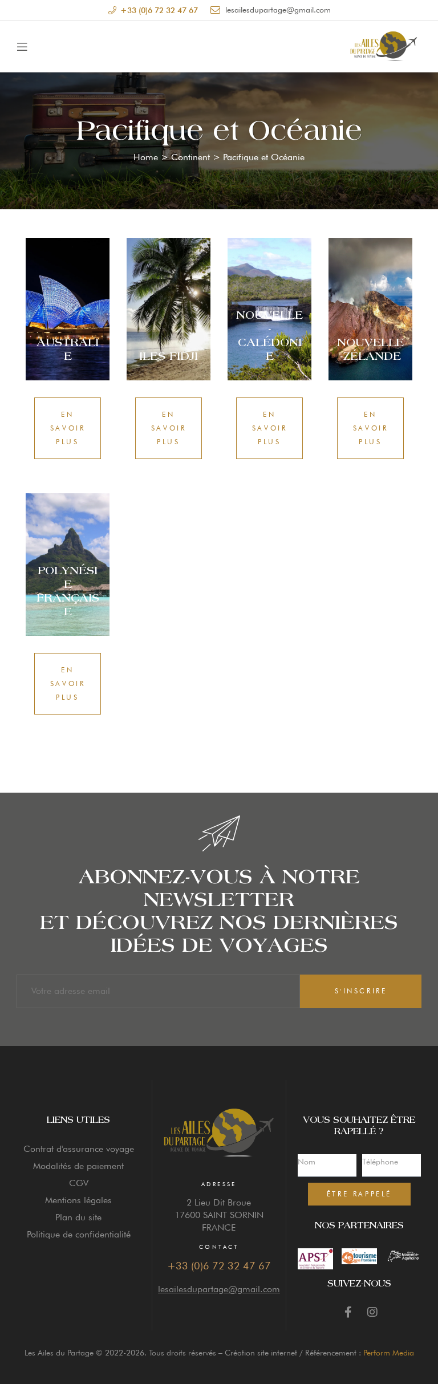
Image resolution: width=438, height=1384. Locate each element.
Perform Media (388, 1352)
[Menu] (22, 46)
